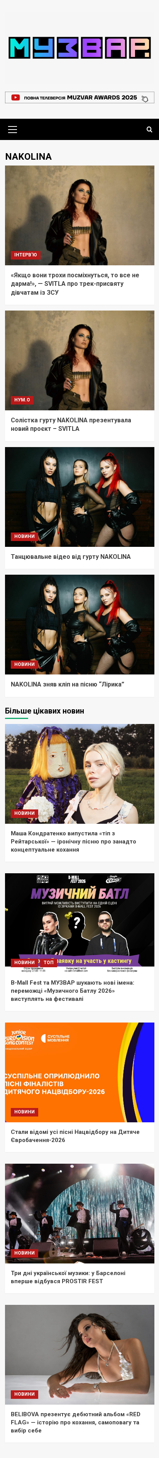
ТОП (49, 962)
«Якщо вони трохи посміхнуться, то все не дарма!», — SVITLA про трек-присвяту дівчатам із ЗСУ (75, 283)
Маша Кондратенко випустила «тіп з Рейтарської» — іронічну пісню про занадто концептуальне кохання (73, 841)
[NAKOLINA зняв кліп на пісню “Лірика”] (79, 624)
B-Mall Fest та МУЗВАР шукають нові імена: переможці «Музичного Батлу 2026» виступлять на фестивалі (72, 990)
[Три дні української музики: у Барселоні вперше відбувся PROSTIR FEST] (79, 1213)
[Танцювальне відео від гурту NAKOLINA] (79, 497)
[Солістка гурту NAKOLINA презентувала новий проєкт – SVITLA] (79, 360)
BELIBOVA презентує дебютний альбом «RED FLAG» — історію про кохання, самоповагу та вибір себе (75, 1422)
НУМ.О (22, 400)
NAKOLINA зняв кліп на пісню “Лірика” (67, 684)
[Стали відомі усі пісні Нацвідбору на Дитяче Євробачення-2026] (79, 1072)
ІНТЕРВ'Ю (25, 255)
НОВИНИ (24, 536)
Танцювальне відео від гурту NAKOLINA (71, 556)
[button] (12, 128)
